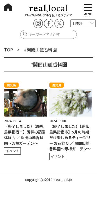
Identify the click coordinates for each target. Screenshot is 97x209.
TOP (8, 49)
